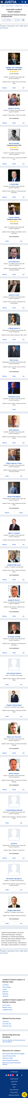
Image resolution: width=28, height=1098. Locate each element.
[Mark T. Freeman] (14, 524)
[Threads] (15, 1075)
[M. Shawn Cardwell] (14, 628)
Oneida (4, 989)
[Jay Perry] (14, 835)
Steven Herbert (14, 773)
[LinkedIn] (6, 1075)
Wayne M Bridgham (14, 496)
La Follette (5, 985)
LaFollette (5, 996)
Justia (2, 5)
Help (14, 1087)
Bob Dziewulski (14, 143)
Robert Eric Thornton (14, 737)
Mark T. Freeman (14, 533)
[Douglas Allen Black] (14, 902)
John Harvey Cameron (14, 673)
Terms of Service (14, 1089)
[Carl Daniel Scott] (14, 253)
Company (14, 1084)
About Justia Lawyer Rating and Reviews (11, 1063)
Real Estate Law (7, 1026)
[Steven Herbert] (14, 765)
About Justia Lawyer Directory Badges (13, 1053)
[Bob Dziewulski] (14, 135)
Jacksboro (5, 991)
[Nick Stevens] (14, 351)
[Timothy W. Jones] (14, 388)
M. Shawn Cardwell (14, 637)
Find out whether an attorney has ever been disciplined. (13, 1041)
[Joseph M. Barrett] (14, 591)
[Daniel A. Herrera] (14, 100)
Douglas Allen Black (14, 910)
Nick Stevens (14, 360)
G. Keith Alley (14, 184)
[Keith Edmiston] (14, 421)
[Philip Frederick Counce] (14, 455)
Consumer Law (6, 1024)
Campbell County (7, 1009)
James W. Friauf (14, 295)
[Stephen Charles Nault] (14, 696)
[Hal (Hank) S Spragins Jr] (14, 870)
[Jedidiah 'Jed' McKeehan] (14, 59)
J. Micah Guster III (14, 328)
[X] (19, 1075)
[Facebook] (11, 1075)
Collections (5, 1021)
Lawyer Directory (9, 5)
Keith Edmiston (14, 430)
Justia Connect (14, 1079)
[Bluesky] (17, 1075)
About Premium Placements (10, 1060)
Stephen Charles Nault (14, 705)
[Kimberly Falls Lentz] (14, 556)
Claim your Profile (7, 1058)
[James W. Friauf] (14, 286)
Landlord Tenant (18, 5)
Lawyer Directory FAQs (9, 1056)
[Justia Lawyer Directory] (21, 1075)
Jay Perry (14, 843)
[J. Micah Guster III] (14, 320)
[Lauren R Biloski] (14, 209)
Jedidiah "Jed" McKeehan (14, 67)
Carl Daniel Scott (14, 262)
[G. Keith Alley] (14, 175)
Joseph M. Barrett (14, 600)
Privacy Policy (14, 1092)
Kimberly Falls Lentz (14, 565)
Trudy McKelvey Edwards (14, 810)
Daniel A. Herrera (14, 108)
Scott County (6, 1005)
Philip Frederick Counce (14, 463)
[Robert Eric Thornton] (14, 728)
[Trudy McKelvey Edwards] (14, 801)
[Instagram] (13, 1075)
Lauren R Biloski (14, 217)
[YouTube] (8, 1075)
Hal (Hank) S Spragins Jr (14, 878)
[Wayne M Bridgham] (14, 488)
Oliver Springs (6, 987)
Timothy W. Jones (14, 397)
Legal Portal (14, 1081)
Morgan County (6, 1007)
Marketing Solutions (14, 1095)
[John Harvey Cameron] (14, 665)
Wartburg (5, 994)
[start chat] (24, 1094)
